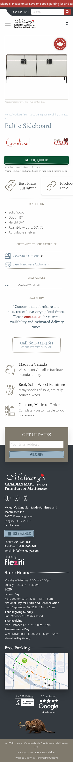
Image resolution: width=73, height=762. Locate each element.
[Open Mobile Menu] (8, 24)
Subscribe (36, 454)
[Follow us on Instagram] (25, 498)
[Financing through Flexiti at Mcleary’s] (14, 562)
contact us (32, 316)
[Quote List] (67, 23)
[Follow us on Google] (16, 498)
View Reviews (48, 712)
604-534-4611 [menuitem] (21, 11)
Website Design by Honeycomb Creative (36, 757)
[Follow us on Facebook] (8, 498)
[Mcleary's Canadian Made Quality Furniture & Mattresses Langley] (24, 23)
